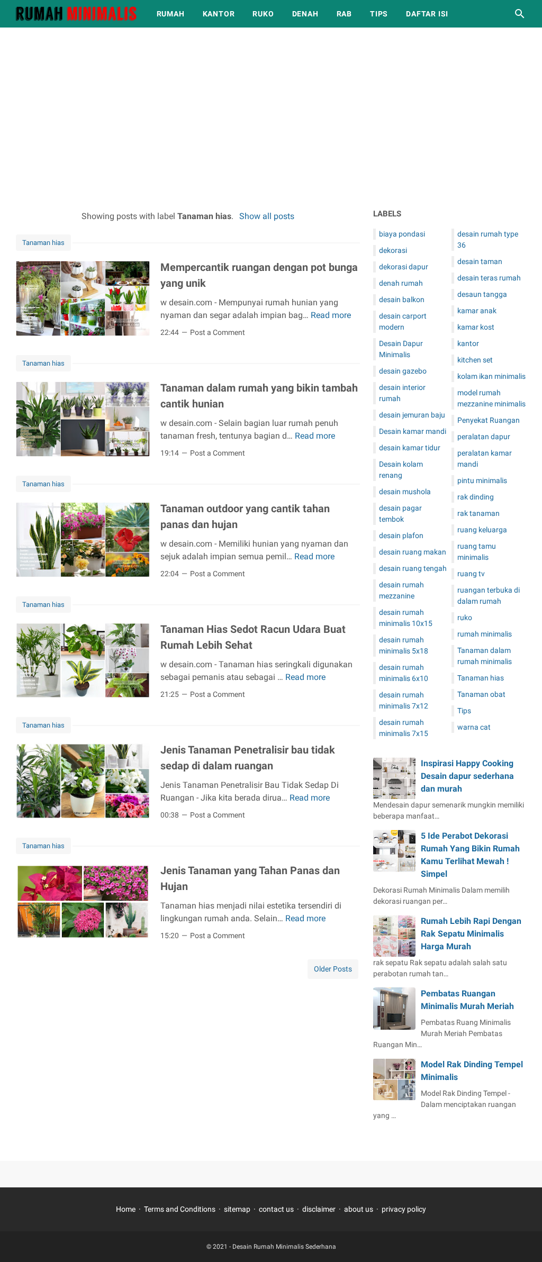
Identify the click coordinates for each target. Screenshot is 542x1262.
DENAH (305, 14)
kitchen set (475, 360)
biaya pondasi (402, 234)
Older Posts (333, 969)
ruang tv (471, 573)
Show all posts (266, 216)
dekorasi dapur (403, 266)
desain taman (479, 261)
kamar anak (476, 310)
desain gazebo (403, 371)
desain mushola (405, 491)
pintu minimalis (482, 480)
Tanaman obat (481, 694)
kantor (468, 343)
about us (358, 1209)
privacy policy (404, 1209)
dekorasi (393, 250)
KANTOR (219, 14)
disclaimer (319, 1209)
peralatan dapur (483, 436)
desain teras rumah (489, 278)
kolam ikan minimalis (491, 376)
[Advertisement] (271, 117)
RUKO (263, 14)
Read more (331, 315)
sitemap (237, 1209)
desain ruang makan (412, 552)
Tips (464, 710)
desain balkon (401, 299)
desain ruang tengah (413, 568)
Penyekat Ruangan (488, 420)
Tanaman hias (43, 243)
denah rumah (401, 283)
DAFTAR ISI (427, 14)
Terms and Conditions (179, 1209)
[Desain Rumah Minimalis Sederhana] (76, 14)
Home (126, 1209)
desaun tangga (482, 294)
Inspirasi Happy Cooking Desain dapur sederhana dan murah (467, 776)
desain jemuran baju (412, 415)
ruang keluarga (482, 529)
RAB (344, 14)
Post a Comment (217, 332)
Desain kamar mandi (412, 431)
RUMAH (171, 14)
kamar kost (475, 327)
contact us (276, 1209)
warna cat (474, 727)
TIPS (379, 14)
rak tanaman (478, 513)
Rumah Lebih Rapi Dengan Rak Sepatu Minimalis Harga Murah (471, 933)
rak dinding (475, 497)
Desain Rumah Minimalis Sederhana (284, 1246)
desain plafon (401, 535)
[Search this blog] (519, 13)
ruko (464, 617)
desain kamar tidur (409, 447)
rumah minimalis (484, 634)
